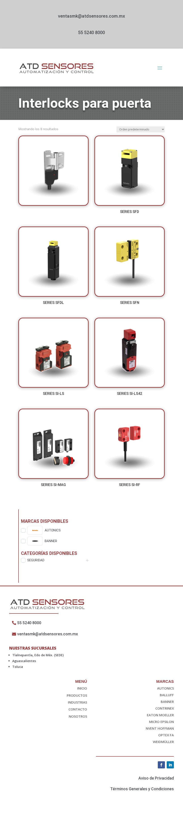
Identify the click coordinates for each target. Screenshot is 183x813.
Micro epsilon (161, 721)
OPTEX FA (166, 735)
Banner (167, 701)
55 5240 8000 (91, 32)
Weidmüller (163, 741)
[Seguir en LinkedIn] (170, 764)
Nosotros (78, 716)
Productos (77, 695)
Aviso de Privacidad (156, 778)
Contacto (78, 709)
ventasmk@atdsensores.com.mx (91, 16)
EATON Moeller (160, 715)
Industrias (77, 702)
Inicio (82, 688)
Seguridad (35, 560)
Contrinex (164, 708)
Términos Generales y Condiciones (142, 788)
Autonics (165, 688)
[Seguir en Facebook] (161, 764)
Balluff (167, 695)
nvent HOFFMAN (160, 728)
